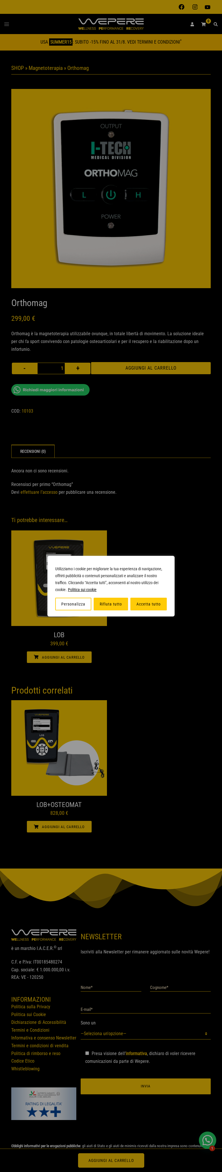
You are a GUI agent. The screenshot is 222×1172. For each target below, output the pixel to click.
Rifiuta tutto (111, 604)
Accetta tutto (148, 604)
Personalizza (73, 604)
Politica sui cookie (82, 589)
